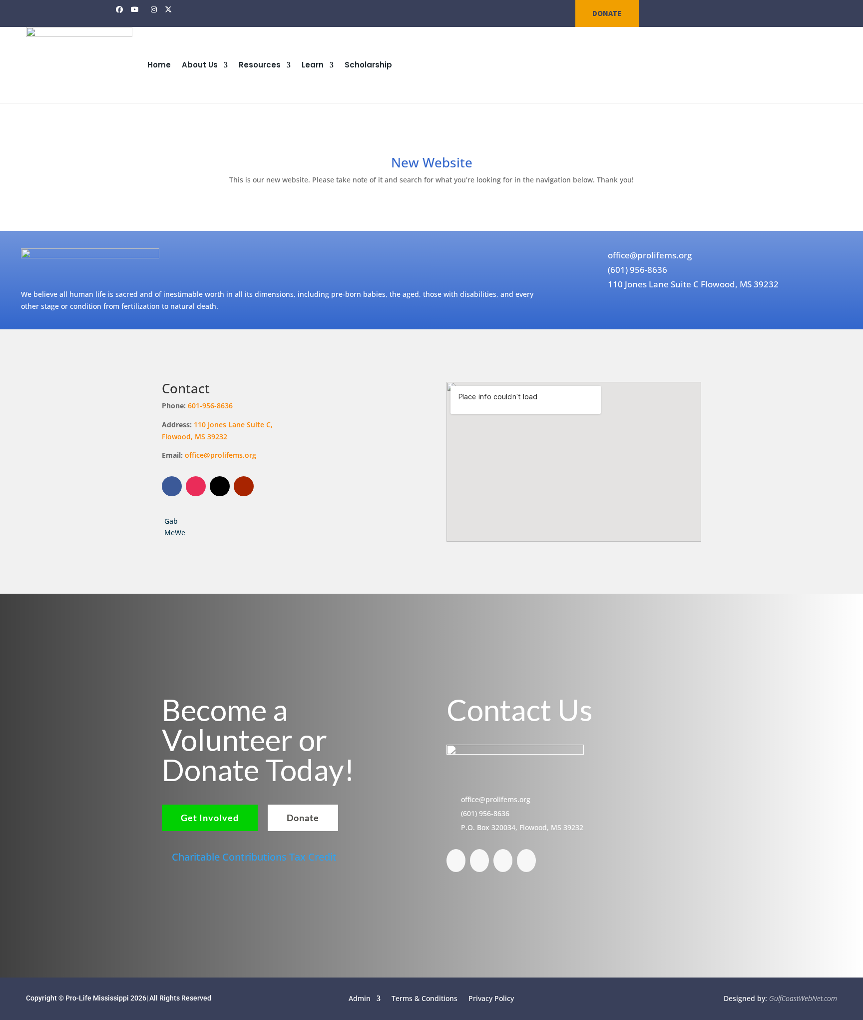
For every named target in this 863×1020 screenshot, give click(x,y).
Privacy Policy (491, 998)
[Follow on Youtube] (244, 486)
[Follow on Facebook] (172, 486)
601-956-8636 (210, 405)
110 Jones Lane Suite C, (234, 424)
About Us (200, 64)
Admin (360, 998)
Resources (260, 64)
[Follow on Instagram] (196, 486)
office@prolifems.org (220, 455)
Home (159, 64)
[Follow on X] (220, 486)
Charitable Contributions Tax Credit (254, 857)
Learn (313, 64)
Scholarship (368, 64)
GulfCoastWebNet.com (803, 998)
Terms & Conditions (424, 998)
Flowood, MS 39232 (194, 436)
